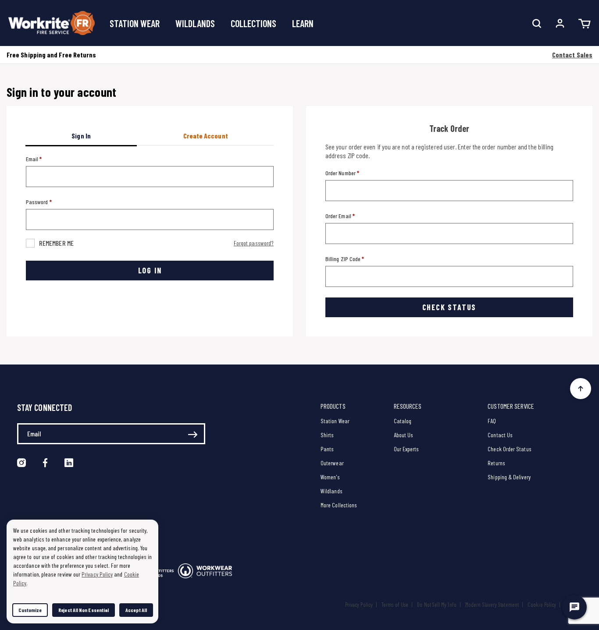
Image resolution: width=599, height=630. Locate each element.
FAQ (492, 421)
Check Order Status (509, 449)
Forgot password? (254, 243)
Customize (30, 610)
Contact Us (500, 435)
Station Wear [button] (135, 23)
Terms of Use (395, 604)
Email (32, 159)
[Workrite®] (51, 23)
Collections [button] (253, 23)
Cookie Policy (542, 604)
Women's (330, 477)
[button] (560, 23)
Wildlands (331, 491)
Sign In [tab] (81, 135)
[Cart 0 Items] (584, 23)
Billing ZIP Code (343, 258)
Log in (150, 270)
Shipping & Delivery (509, 477)
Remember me (56, 243)
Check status (449, 307)
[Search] (537, 23)
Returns (496, 463)
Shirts (327, 435)
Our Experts (406, 449)
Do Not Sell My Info (436, 604)
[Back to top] (580, 386)
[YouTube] (68, 463)
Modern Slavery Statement (492, 604)
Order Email (339, 215)
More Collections (339, 505)
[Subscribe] (192, 435)
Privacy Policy (359, 604)
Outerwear (332, 463)
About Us (404, 435)
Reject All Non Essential (83, 610)
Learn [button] (303, 23)
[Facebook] (45, 463)
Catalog (403, 421)
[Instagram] (21, 463)
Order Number (341, 173)
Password (38, 201)
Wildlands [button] (195, 23)
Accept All (136, 610)
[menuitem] (135, 23)
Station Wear (335, 421)
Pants (327, 449)
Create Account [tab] (205, 135)
